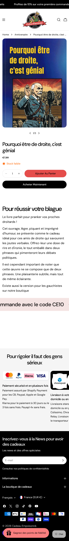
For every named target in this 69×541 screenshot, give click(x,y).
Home (5, 34)
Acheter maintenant (34, 184)
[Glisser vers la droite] (38, 133)
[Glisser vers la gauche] (30, 133)
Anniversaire (21, 34)
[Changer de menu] (3, 19)
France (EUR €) (33, 497)
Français (7, 497)
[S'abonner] (63, 460)
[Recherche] (59, 19)
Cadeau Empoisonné (24, 526)
